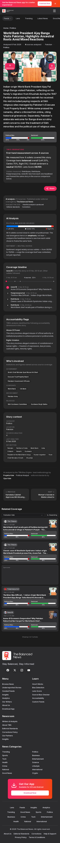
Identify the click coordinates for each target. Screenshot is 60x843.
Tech (4, 759)
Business (36, 755)
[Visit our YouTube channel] (28, 670)
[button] (30, 137)
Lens (18, 18)
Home (5, 28)
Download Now (44, 3)
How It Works (37, 684)
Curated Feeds (8, 691)
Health (5, 762)
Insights (5, 695)
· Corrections (25, 207)
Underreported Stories (11, 688)
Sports (5, 755)
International (37, 769)
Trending (29, 18)
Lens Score (37, 691)
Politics (13, 28)
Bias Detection (38, 688)
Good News (7, 773)
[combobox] (23, 515)
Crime (4, 766)
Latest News (43, 18)
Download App (8, 709)
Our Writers (7, 702)
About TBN (6, 725)
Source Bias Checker (41, 695)
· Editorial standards (13, 207)
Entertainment (38, 759)
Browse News (8, 684)
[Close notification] (55, 3)
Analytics (6, 698)
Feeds (6, 18)
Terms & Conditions (37, 837)
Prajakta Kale (8, 475)
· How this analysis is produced (33, 204)
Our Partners (7, 736)
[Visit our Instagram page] (21, 670)
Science (35, 762)
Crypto (35, 773)
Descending (53, 515)
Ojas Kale (7, 478)
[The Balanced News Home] (8, 11)
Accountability (38, 698)
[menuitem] (54, 11)
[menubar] (54, 10)
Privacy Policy (21, 837)
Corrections (36, 834)
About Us (6, 705)
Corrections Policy (10, 732)
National (5, 769)
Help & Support (50, 834)
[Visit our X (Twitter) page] (14, 670)
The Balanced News (25, 202)
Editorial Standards (10, 728)
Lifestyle (35, 766)
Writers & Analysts (9, 721)
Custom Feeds (38, 702)
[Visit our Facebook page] (7, 670)
